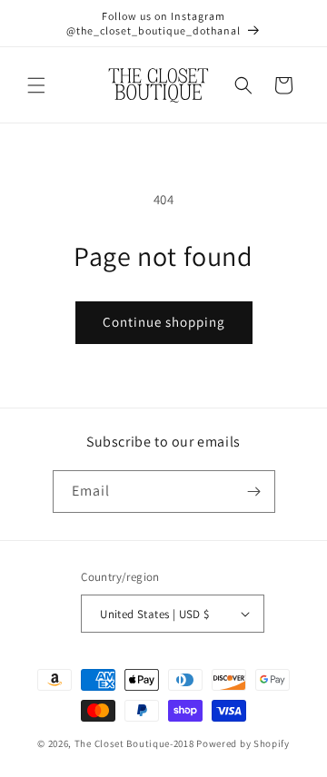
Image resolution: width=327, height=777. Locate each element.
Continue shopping (164, 321)
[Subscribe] (254, 491)
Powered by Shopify (243, 743)
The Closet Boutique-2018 (134, 743)
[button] (36, 85)
